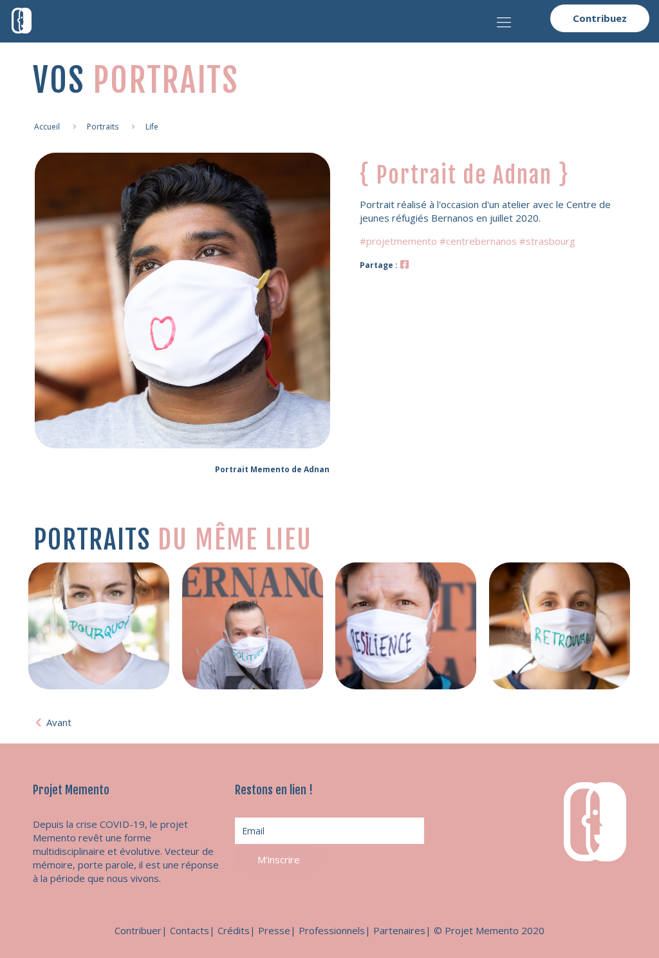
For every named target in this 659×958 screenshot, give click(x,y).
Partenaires (399, 930)
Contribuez (600, 18)
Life (151, 126)
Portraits (102, 126)
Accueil (47, 126)
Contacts (189, 930)
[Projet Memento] (21, 19)
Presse (274, 930)
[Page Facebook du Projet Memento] (404, 264)
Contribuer (138, 930)
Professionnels (332, 930)
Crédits (234, 930)
